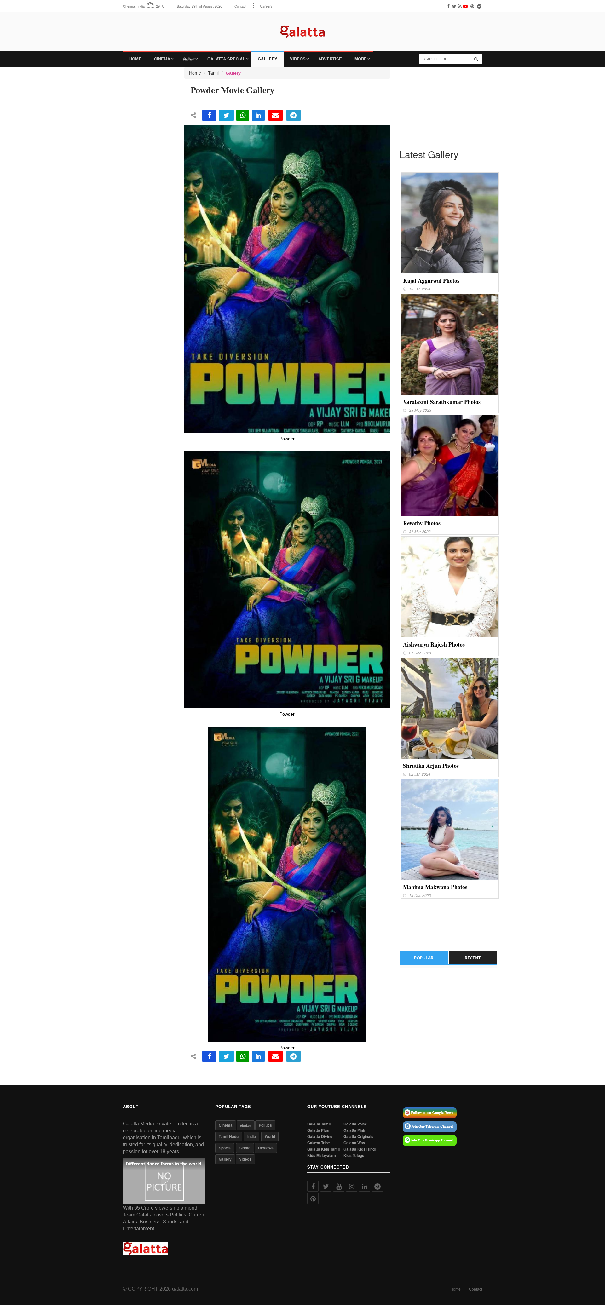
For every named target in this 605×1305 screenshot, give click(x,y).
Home (135, 59)
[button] (164, 1180)
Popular (424, 957)
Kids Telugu (353, 1155)
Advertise (330, 59)
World (270, 1136)
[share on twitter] (226, 115)
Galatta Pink (354, 1130)
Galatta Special (226, 59)
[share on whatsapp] (242, 115)
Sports (225, 1148)
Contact (240, 6)
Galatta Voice (355, 1124)
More (360, 59)
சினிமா (189, 59)
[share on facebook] (209, 115)
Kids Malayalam (321, 1155)
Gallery (267, 59)
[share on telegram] (293, 115)
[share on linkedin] (258, 115)
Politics (265, 1125)
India (251, 1136)
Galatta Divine (319, 1136)
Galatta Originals (358, 1136)
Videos (298, 59)
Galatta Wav (354, 1143)
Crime (245, 1148)
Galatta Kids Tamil (323, 1149)
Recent (473, 957)
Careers (266, 6)
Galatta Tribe (318, 1143)
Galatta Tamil (319, 1124)
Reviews (266, 1148)
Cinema (162, 59)
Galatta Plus (318, 1130)
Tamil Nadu (229, 1136)
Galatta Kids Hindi (359, 1149)
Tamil (213, 73)
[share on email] (275, 115)
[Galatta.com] (302, 27)
